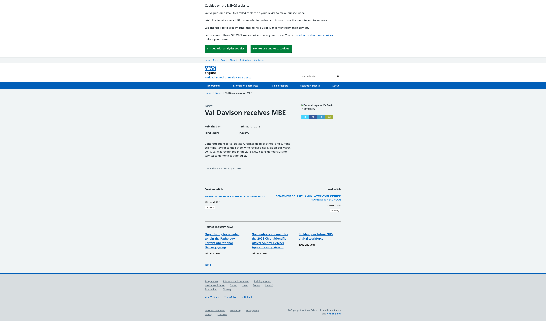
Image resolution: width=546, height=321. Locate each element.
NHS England (334, 313)
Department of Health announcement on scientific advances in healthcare (308, 198)
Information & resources (245, 85)
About (335, 85)
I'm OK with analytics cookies (225, 48)
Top (207, 264)
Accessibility (235, 310)
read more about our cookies (314, 35)
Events (224, 60)
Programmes (213, 85)
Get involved (245, 60)
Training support (279, 85)
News (215, 60)
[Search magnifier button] (338, 76)
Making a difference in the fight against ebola (235, 196)
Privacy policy (252, 310)
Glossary (227, 289)
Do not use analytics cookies (271, 48)
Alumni (233, 60)
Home (207, 60)
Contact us (259, 60)
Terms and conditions (215, 310)
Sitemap (208, 314)
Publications (211, 289)
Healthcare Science (310, 85)
